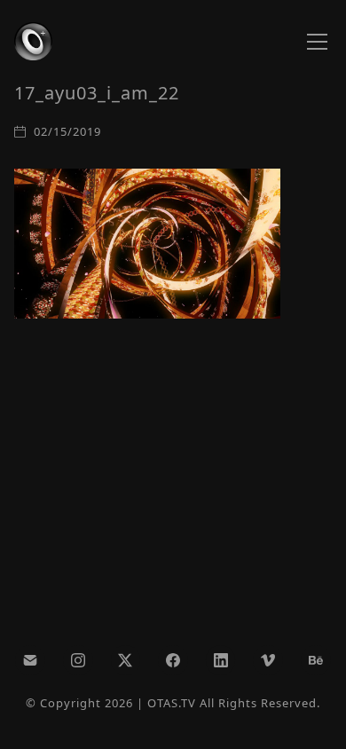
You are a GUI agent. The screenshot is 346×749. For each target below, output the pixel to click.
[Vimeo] (268, 660)
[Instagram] (78, 660)
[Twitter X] (126, 660)
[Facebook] (173, 660)
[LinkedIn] (221, 660)
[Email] (30, 660)
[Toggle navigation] (317, 41)
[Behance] (316, 660)
